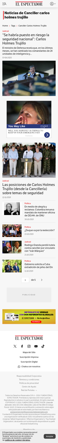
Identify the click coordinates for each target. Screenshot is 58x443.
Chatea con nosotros (30, 366)
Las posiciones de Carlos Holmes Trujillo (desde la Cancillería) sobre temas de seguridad (28, 189)
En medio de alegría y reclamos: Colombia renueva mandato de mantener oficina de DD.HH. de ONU (40, 211)
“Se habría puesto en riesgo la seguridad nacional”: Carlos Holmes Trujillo (25, 39)
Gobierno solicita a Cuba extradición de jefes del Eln (39, 266)
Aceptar (49, 436)
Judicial (5, 31)
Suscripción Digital (29, 362)
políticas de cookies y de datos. (17, 440)
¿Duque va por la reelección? (40, 230)
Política (28, 203)
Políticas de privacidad (29, 383)
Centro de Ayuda (29, 387)
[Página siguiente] (41, 281)
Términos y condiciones (29, 380)
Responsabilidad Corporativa (29, 376)
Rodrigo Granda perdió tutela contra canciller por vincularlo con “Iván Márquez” (40, 248)
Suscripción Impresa (29, 357)
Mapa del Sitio (29, 352)
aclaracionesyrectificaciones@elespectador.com (29, 412)
